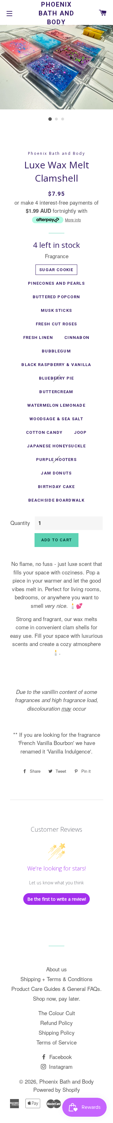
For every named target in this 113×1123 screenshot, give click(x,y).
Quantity (20, 523)
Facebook (60, 1057)
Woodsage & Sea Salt (56, 418)
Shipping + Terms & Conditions (56, 979)
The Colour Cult (56, 1013)
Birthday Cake (56, 486)
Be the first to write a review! (56, 899)
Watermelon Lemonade (56, 405)
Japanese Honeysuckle (56, 446)
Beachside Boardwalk (56, 500)
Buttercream (56, 391)
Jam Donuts (56, 473)
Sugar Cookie (56, 269)
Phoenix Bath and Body (57, 13)
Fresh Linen (38, 337)
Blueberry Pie (56, 378)
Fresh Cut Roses (56, 324)
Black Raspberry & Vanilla (56, 364)
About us (56, 969)
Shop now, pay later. (56, 998)
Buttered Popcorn (56, 296)
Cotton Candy (44, 432)
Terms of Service (56, 1042)
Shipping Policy (57, 1032)
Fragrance (56, 256)
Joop (80, 432)
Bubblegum (56, 351)
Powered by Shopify (56, 1089)
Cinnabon (76, 337)
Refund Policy (56, 1023)
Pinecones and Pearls (56, 283)
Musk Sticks (56, 310)
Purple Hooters (56, 459)
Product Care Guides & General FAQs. (56, 988)
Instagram (60, 1066)
